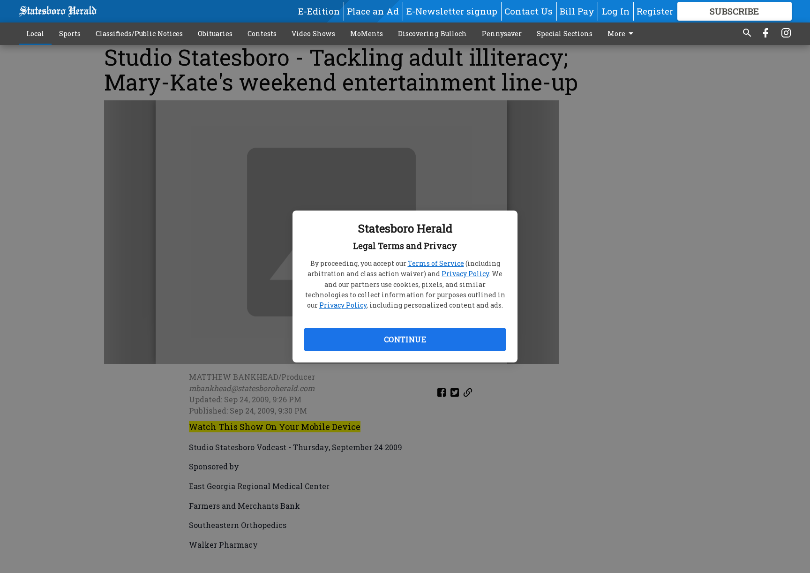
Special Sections (564, 33)
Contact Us (528, 11)
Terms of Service (436, 263)
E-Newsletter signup (451, 11)
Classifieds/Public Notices (139, 33)
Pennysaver (502, 33)
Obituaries (215, 33)
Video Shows (313, 33)
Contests (262, 33)
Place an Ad (373, 11)
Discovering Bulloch (432, 33)
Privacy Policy (465, 273)
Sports (70, 33)
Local (35, 33)
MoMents (366, 33)
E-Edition (319, 11)
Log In (616, 11)
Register (655, 11)
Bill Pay (577, 11)
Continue (405, 339)
